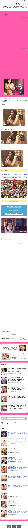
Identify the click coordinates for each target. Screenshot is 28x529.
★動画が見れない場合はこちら (14, 214)
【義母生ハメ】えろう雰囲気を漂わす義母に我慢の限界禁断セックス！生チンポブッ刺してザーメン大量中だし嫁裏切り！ (17, 442)
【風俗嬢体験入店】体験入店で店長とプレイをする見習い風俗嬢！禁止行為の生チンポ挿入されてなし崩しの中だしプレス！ (17, 503)
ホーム (2, 14)
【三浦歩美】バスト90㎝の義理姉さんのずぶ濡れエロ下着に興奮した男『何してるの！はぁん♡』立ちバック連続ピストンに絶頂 (17, 407)
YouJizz (7, 14)
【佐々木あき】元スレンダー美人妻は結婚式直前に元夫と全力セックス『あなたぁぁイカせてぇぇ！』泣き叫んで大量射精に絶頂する (17, 388)
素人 (21, 339)
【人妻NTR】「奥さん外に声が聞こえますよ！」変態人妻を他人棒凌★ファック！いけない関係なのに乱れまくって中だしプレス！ (17, 486)
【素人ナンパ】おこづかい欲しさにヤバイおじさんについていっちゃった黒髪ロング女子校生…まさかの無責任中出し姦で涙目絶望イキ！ (17, 433)
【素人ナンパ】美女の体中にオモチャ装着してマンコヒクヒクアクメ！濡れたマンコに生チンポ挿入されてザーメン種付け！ (17, 397)
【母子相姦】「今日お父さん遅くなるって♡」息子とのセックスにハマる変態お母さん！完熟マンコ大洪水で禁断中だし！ (17, 459)
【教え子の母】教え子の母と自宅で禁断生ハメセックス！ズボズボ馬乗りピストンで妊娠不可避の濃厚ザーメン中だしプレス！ (17, 512)
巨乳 (18, 338)
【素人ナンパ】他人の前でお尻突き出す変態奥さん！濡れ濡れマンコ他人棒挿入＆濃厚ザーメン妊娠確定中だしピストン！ (17, 477)
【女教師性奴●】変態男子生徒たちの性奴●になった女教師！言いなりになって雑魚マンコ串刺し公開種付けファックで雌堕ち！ (17, 379)
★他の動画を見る (14, 210)
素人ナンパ (24, 339)
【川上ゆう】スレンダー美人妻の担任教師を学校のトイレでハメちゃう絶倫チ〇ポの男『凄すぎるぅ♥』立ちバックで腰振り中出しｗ (17, 370)
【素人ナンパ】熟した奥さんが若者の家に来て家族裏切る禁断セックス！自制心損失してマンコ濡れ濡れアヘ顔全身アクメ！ (17, 494)
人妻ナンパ (15, 338)
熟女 (21, 338)
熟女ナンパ (24, 338)
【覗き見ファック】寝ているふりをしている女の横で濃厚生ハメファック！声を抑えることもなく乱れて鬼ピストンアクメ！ (17, 450)
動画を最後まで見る (14, 201)
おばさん (11, 338)
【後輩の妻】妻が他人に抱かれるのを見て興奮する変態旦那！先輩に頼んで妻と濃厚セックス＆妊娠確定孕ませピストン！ (17, 468)
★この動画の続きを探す (14, 207)
